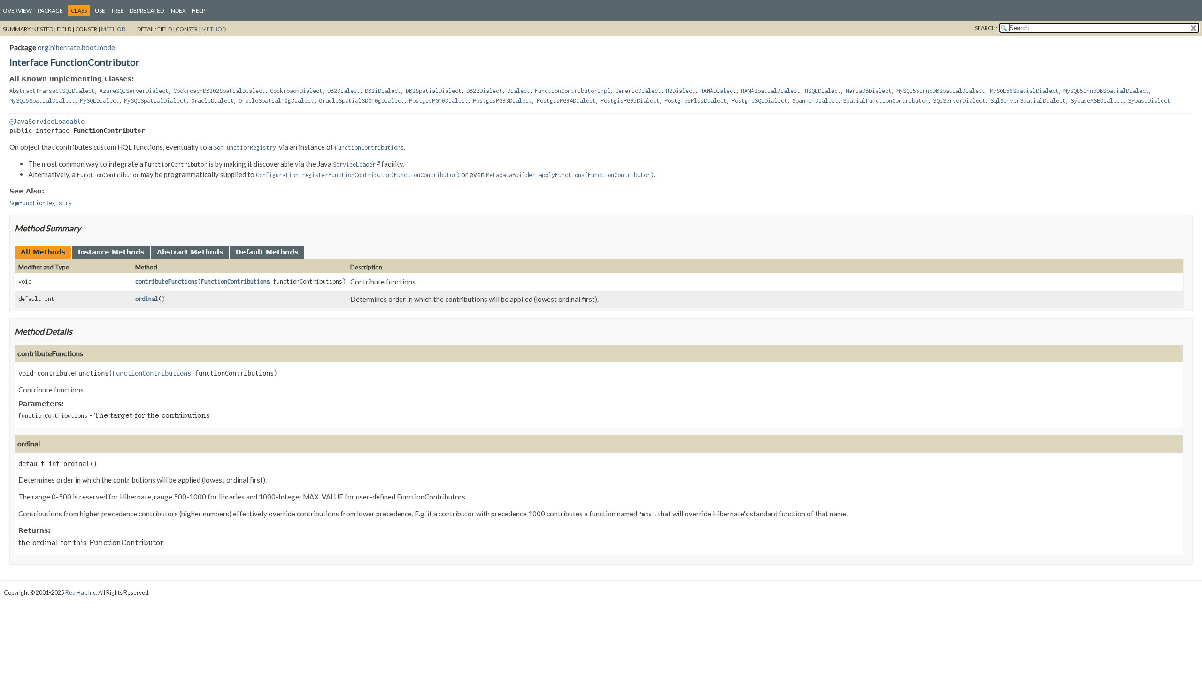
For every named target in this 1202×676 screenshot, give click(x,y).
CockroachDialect (296, 90)
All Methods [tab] (43, 252)
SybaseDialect (1149, 100)
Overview (17, 10)
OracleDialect (212, 100)
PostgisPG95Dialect (630, 100)
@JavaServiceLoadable (47, 121)
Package (50, 10)
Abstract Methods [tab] (190, 252)
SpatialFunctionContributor (885, 100)
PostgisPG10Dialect (438, 100)
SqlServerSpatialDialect (1028, 100)
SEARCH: (986, 27)
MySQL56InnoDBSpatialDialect (940, 90)
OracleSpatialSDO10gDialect (361, 100)
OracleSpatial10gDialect (276, 100)
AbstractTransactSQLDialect (52, 90)
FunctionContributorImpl (572, 90)
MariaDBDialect (869, 90)
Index (178, 10)
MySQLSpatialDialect (155, 100)
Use (100, 10)
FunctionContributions (235, 281)
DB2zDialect (484, 90)
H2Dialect (680, 90)
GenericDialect (638, 90)
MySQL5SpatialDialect (42, 100)
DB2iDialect (383, 90)
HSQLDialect (823, 90)
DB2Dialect (343, 90)
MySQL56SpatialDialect (1024, 90)
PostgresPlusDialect (695, 100)
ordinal (146, 298)
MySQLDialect (99, 100)
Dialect (518, 90)
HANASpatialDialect (770, 90)
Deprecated (147, 10)
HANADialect (718, 90)
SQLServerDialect (959, 100)
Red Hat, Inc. (81, 592)
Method (113, 28)
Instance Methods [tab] (111, 252)
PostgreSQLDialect (759, 100)
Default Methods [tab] (267, 252)
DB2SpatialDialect (434, 90)
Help (198, 10)
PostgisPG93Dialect (502, 100)
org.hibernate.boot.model (77, 47)
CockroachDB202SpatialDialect (219, 90)
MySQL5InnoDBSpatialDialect (1106, 90)
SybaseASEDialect (1097, 100)
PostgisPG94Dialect (566, 100)
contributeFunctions (166, 281)
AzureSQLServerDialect (134, 90)
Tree (117, 10)
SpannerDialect (815, 100)
